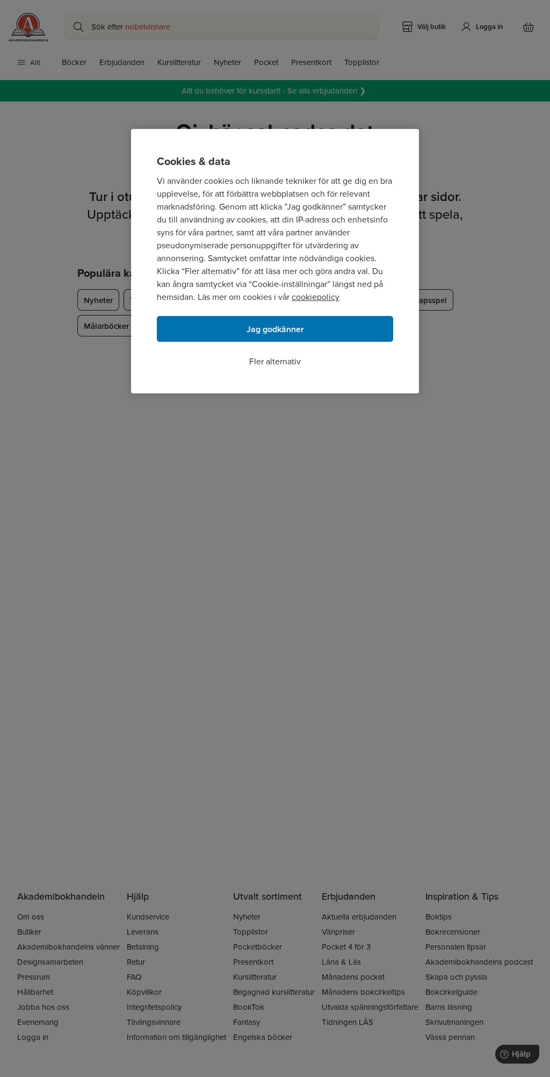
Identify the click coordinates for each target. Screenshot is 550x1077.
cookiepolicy (315, 297)
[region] (275, 261)
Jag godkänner (275, 329)
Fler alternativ (275, 361)
